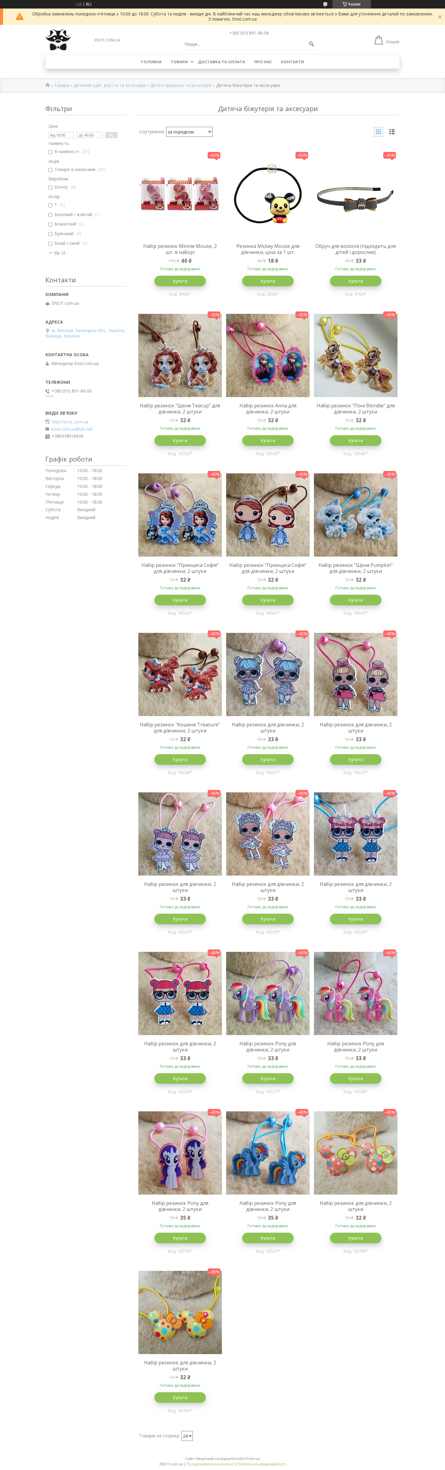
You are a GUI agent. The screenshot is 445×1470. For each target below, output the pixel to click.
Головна (151, 61)
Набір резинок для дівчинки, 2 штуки (268, 728)
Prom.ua (253, 1458)
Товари (179, 61)
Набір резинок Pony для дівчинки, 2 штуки (267, 1047)
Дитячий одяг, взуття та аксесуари (110, 85)
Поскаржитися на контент (210, 1464)
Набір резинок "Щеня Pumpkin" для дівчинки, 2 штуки (355, 568)
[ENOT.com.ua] (58, 39)
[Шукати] (311, 44)
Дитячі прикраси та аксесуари (181, 85)
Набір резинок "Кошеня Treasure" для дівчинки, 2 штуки (180, 728)
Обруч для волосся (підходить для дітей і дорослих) (355, 249)
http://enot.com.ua (70, 422)
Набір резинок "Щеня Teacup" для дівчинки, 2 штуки (180, 409)
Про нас (263, 61)
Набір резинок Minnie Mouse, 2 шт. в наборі (180, 249)
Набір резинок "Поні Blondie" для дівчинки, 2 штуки (356, 409)
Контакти (292, 61)
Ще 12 (59, 253)
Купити (180, 281)
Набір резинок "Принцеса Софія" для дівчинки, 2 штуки (180, 568)
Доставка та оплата (221, 61)
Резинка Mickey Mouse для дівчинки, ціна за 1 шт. (267, 249)
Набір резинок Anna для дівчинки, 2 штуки (267, 409)
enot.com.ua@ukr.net (72, 429)
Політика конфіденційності (261, 1464)
